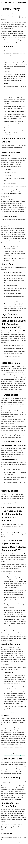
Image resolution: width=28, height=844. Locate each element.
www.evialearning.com (6, 18)
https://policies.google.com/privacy (12, 712)
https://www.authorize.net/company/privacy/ (14, 755)
